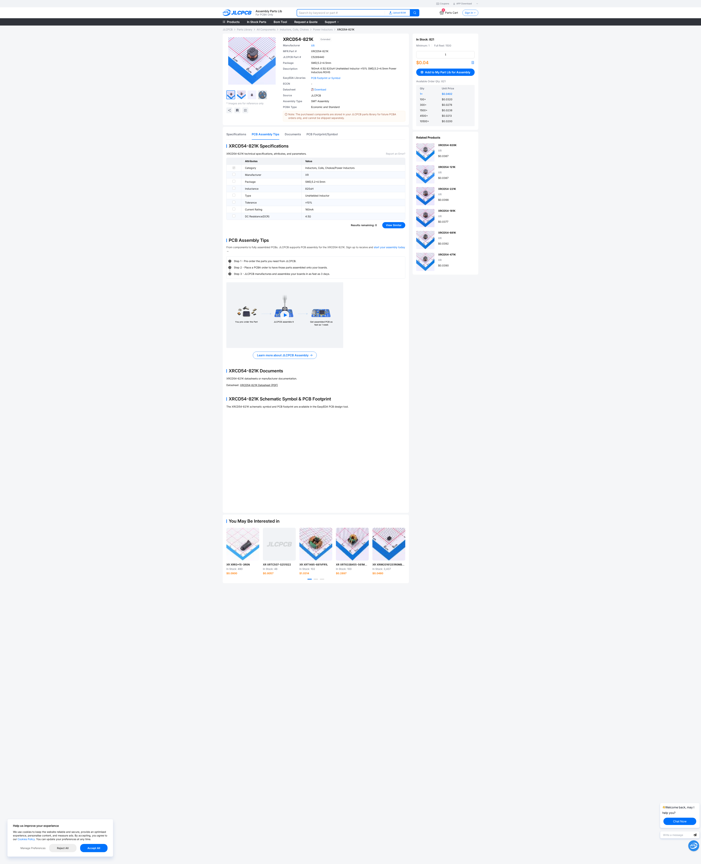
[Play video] (284, 315)
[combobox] (340, 12)
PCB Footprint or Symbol (325, 78)
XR (313, 45)
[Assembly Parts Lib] (237, 13)
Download (320, 89)
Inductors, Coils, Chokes (294, 29)
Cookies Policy (26, 839)
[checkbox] (233, 167)
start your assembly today (389, 247)
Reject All (63, 848)
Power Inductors (323, 29)
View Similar (394, 225)
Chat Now (680, 821)
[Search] (414, 12)
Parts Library (244, 29)
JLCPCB (228, 29)
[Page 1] (309, 579)
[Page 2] (316, 579)
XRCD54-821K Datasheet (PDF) (259, 385)
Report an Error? (395, 153)
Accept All (93, 848)
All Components (266, 29)
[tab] (236, 134)
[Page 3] (322, 579)
